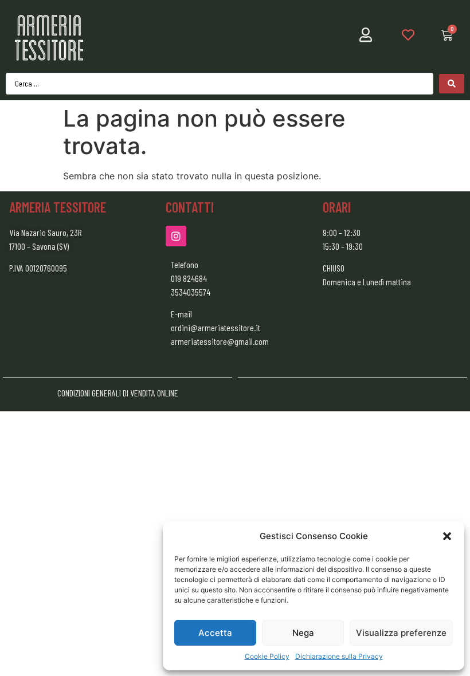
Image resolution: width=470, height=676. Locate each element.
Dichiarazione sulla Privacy (339, 656)
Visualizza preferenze (401, 632)
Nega (303, 632)
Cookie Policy (267, 656)
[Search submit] (451, 83)
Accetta (215, 632)
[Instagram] (176, 236)
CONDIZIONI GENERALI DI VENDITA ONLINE (117, 392)
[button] (447, 536)
